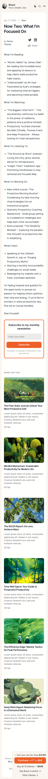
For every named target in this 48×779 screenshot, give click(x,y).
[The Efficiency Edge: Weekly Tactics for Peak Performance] (24, 644)
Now (24, 20)
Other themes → (30, 775)
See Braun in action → (30, 771)
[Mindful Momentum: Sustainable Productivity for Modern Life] (24, 463)
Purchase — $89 (30, 760)
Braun (12, 4)
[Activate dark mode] (35, 6)
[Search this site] (39, 6)
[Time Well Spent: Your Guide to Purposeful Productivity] (24, 584)
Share (35, 45)
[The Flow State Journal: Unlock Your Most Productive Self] (24, 403)
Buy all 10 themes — (30, 766)
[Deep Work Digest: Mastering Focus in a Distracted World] (24, 704)
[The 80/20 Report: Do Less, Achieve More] (24, 523)
